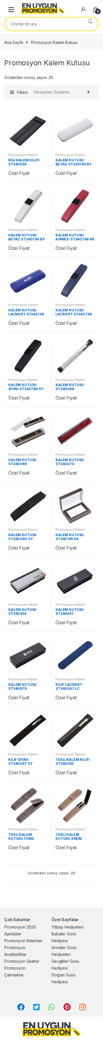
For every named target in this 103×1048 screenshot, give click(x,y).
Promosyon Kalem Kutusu (23, 156)
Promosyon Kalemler (23, 940)
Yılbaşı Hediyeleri (67, 927)
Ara (90, 24)
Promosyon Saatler (21, 961)
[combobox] (43, 24)
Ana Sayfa (13, 42)
